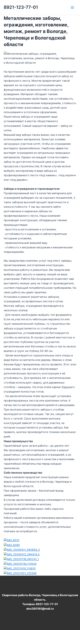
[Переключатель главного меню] (72, 7)
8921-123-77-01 (21, 7)
